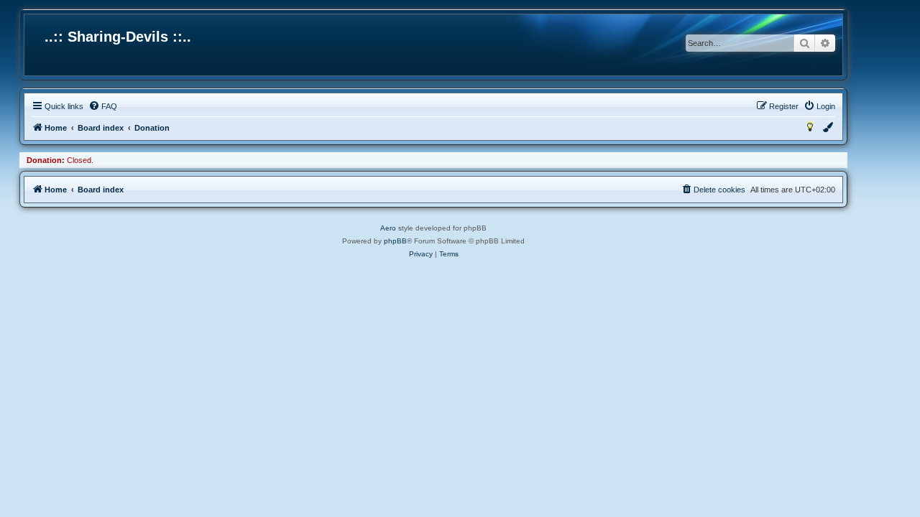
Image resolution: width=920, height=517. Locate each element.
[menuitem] (102, 106)
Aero (388, 228)
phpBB (395, 241)
